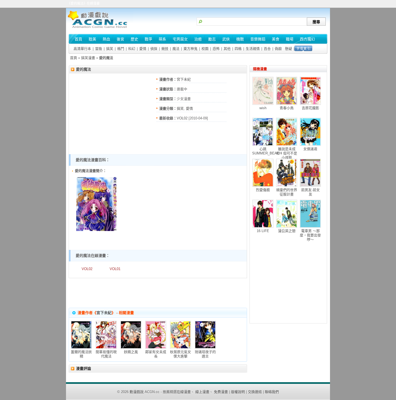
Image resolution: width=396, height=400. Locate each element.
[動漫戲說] (99, 28)
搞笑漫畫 (88, 58)
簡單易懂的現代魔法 (106, 354)
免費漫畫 (221, 392)
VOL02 (182, 118)
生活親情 (253, 49)
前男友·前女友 (310, 192)
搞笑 (109, 49)
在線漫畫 (184, 392)
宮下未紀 (184, 79)
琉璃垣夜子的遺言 (205, 354)
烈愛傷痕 (263, 190)
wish (262, 108)
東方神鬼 (190, 49)
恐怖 (216, 49)
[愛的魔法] (96, 230)
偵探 (153, 49)
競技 (164, 49)
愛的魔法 (83, 69)
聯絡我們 (272, 392)
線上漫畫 (202, 392)
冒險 (98, 49)
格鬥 (120, 49)
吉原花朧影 (310, 108)
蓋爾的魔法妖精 (81, 354)
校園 (205, 49)
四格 (238, 49)
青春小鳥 (287, 108)
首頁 (73, 58)
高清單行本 (82, 49)
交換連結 (255, 392)
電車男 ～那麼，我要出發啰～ (310, 235)
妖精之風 (131, 352)
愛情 (142, 49)
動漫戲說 (137, 392)
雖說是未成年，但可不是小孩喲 (286, 153)
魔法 (175, 49)
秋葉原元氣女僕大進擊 (180, 354)
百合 (267, 49)
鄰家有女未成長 (155, 354)
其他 (227, 49)
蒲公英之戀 (287, 231)
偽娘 (278, 49)
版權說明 (238, 392)
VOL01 (115, 269)
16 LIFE (263, 231)
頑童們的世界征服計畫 (286, 192)
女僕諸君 (310, 149)
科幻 (131, 49)
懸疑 (288, 49)
